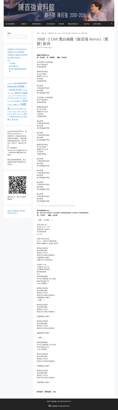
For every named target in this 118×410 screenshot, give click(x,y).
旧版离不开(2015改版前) (16, 52)
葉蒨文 (15, 114)
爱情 (18, 109)
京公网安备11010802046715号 (60, 406)
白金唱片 (9, 111)
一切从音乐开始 (14, 90)
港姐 (15, 105)
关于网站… (13, 63)
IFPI (25, 87)
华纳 (13, 95)
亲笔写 (18, 93)
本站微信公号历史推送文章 (16, 49)
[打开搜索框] (111, 24)
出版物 (24, 93)
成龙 (10, 101)
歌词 (25, 101)
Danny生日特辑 (15, 86)
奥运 (12, 98)
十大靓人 (9, 95)
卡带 (15, 95)
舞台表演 (11, 114)
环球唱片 (25, 109)
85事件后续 (10, 83)
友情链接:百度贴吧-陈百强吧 (17, 55)
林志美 (12, 101)
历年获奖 (61, 24)
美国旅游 (14, 111)
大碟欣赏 (23, 24)
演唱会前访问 (14, 109)
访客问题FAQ (13, 66)
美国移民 (19, 111)
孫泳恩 (21, 98)
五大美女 (12, 93)
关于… (9, 60)
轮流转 (22, 114)
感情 (24, 98)
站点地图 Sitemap (13, 58)
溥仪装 (18, 105)
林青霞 (17, 101)
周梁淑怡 (19, 95)
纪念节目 (86, 24)
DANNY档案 (97, 24)
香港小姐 (15, 120)
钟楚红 (21, 117)
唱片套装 (23, 95)
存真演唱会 (16, 98)
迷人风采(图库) (10, 24)
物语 (21, 109)
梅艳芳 (21, 101)
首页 (38, 33)
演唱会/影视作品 (73, 24)
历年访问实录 (51, 24)
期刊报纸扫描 (36, 24)
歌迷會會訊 (10, 105)
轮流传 (18, 114)
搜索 (9, 33)
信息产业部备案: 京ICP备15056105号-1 (59, 401)
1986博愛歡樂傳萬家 (20, 83)
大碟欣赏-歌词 (52, 33)
